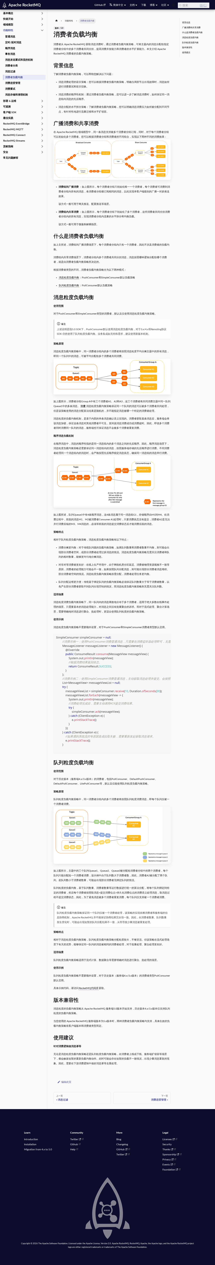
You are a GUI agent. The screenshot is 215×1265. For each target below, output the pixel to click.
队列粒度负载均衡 (69, 285)
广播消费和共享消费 (191, 28)
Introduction (31, 1139)
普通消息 (10, 36)
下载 (143, 5)
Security (167, 1144)
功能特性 (8, 30)
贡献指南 (8, 146)
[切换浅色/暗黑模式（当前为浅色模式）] (173, 5)
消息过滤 (10, 71)
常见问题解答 (10, 158)
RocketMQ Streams (14, 141)
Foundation (168, 1169)
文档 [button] (132, 5)
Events (166, 1164)
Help (72, 1149)
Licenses (167, 1139)
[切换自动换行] (161, 636)
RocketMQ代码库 (89, 988)
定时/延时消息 (13, 42)
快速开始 (8, 19)
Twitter (74, 1139)
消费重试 (10, 89)
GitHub (98, 5)
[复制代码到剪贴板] (166, 636)
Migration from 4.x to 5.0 (38, 1149)
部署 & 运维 (9, 101)
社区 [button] (163, 5)
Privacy (166, 1159)
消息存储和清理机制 (16, 94)
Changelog (122, 1144)
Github (74, 1144)
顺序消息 (10, 48)
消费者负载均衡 (14, 77)
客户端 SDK (9, 112)
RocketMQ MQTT (13, 129)
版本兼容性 (187, 47)
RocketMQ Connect (14, 135)
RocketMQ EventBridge (16, 123)
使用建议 (186, 52)
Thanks (166, 1149)
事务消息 (10, 54)
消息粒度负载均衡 (69, 277)
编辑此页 (66, 1082)
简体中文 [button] (118, 5)
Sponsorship (169, 1154)
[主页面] (56, 21)
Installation (30, 1144)
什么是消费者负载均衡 (192, 32)
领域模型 (8, 24)
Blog (118, 1139)
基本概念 (8, 13)
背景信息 (186, 23)
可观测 (7, 106)
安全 (5, 152)
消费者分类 (11, 65)
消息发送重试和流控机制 (19, 60)
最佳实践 (8, 118)
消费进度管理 (12, 83)
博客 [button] (152, 5)
